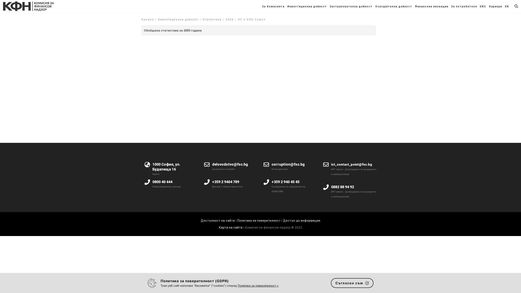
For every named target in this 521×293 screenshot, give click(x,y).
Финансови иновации (431, 6)
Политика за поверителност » (258, 285)
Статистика (212, 19)
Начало (147, 19)
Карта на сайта (231, 227)
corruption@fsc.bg (288, 164)
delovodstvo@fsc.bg (230, 164)
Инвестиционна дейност (307, 6)
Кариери (495, 6)
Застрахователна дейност (351, 6)
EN (507, 6)
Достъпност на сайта (218, 220)
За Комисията (273, 6)
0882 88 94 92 (342, 187)
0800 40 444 (162, 182)
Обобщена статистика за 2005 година (173, 30)
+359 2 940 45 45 (285, 182)
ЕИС (483, 6)
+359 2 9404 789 (225, 182)
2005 (230, 19)
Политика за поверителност (259, 220)
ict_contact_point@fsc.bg (351, 164)
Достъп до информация (301, 220)
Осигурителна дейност (393, 6)
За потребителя (464, 6)
